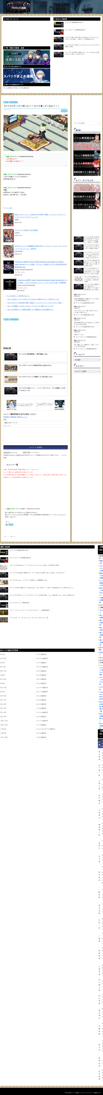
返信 (12, 524)
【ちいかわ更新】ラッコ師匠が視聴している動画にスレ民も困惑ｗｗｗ (30, 309)
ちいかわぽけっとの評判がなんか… (18, 296)
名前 (4, 419)
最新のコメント (22, 417)
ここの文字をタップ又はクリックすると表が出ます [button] (17, 88)
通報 (7, 524)
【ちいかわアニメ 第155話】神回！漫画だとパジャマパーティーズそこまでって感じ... (35, 303)
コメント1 (64, 111)
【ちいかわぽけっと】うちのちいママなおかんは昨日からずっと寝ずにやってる (33, 299)
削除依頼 (13, 417)
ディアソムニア (13, 102)
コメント (7, 426)
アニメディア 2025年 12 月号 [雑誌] (26, 230)
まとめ (6, 102)
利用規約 (6, 417)
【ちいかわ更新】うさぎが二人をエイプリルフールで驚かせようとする (30, 306)
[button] (98, 123)
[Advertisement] (26, 32)
